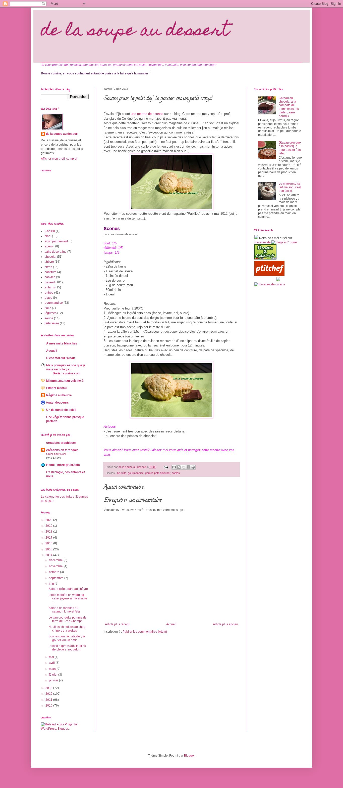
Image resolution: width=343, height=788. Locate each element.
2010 (49, 705)
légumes (50, 313)
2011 (49, 700)
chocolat (50, 256)
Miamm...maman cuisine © (65, 380)
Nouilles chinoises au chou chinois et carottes (66, 628)
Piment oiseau (56, 388)
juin (52, 584)
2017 (49, 537)
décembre (56, 560)
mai (52, 657)
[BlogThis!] (178, 467)
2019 (49, 526)
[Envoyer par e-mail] (174, 467)
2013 (49, 688)
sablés (176, 472)
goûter (149, 472)
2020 (49, 520)
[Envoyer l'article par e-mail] (165, 466)
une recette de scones (147, 114)
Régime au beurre (59, 395)
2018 (49, 531)
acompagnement (56, 241)
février (53, 674)
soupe (49, 318)
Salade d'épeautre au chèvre (68, 589)
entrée (49, 292)
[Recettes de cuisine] (269, 275)
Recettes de (262, 242)
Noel (48, 236)
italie (48, 308)
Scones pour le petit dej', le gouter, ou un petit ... (66, 638)
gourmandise (136, 472)
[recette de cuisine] (265, 258)
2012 (49, 693)
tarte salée (52, 323)
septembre (56, 578)
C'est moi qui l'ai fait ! (61, 358)
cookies (50, 277)
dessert (50, 282)
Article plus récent (117, 624)
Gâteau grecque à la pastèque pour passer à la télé (290, 148)
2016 (49, 543)
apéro (49, 246)
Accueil (171, 624)
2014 (49, 555)
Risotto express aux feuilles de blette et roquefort (67, 647)
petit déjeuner (162, 472)
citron (48, 267)
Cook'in (50, 231)
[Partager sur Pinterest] (193, 467)
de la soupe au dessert (135, 32)
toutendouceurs (57, 402)
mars (52, 669)
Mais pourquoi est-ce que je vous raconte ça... (65, 369)
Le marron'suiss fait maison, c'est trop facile (290, 187)
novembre (56, 566)
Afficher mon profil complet (59, 158)
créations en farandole (62, 450)
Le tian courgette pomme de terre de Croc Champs (67, 619)
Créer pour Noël (56, 453)
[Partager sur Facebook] (188, 467)
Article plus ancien (225, 624)
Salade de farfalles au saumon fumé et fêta (64, 609)
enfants (50, 287)
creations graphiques (61, 443)
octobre (54, 572)
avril (52, 663)
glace (48, 297)
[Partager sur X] (183, 467)
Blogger (189, 755)
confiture (50, 272)
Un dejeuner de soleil (61, 410)
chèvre (49, 262)
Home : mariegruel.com (63, 465)
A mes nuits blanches (61, 343)
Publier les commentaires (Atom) (145, 631)
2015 (49, 549)
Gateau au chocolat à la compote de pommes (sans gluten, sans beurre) (289, 107)
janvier (54, 680)
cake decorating (56, 251)
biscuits (121, 472)
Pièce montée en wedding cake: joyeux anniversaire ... (67, 598)
